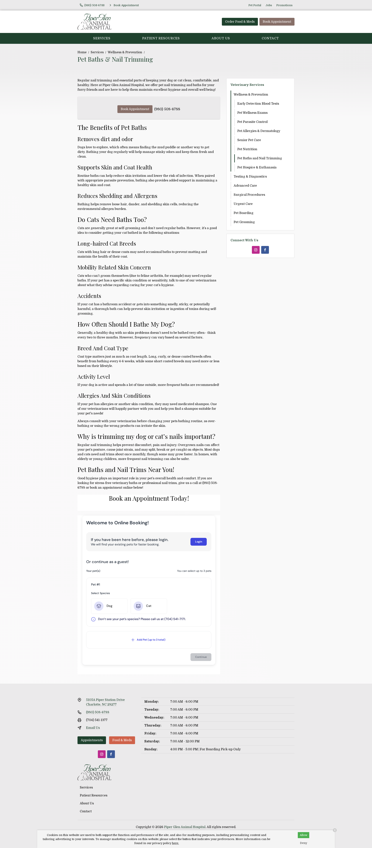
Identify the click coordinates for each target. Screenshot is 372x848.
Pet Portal (254, 5)
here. (175, 843)
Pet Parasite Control (252, 122)
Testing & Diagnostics (250, 176)
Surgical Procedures (249, 195)
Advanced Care (245, 185)
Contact (270, 38)
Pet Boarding (243, 213)
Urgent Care (243, 204)
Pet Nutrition (247, 149)
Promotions (284, 5)
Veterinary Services (247, 85)
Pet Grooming (244, 222)
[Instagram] (256, 250)
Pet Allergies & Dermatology (258, 131)
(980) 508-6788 (167, 109)
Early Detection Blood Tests (258, 103)
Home (82, 52)
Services (101, 38)
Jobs (268, 5)
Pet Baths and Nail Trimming (259, 158)
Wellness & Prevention (125, 52)
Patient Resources (161, 38)
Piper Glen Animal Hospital (184, 827)
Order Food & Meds (240, 21)
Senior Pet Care (249, 140)
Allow (303, 835)
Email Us (93, 728)
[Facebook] (265, 250)
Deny (303, 843)
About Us (221, 38)
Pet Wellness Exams (252, 113)
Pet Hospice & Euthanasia (256, 167)
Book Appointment (277, 21)
